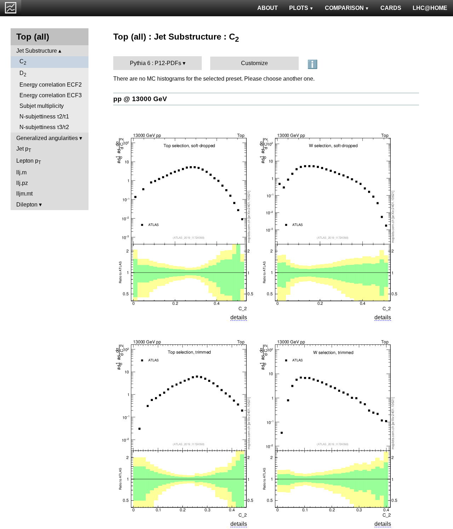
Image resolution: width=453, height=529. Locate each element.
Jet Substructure (36, 51)
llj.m (21, 172)
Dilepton (27, 205)
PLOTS (298, 8)
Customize (254, 63)
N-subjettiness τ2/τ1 (44, 117)
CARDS (390, 8)
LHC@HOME (430, 8)
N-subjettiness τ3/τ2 (44, 127)
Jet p (23, 149)
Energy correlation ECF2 (50, 85)
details (238, 317)
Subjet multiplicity (41, 106)
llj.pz (22, 183)
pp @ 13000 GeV (140, 99)
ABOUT (267, 8)
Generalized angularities (47, 138)
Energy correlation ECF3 (50, 95)
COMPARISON (344, 8)
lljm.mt (24, 194)
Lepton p (28, 161)
